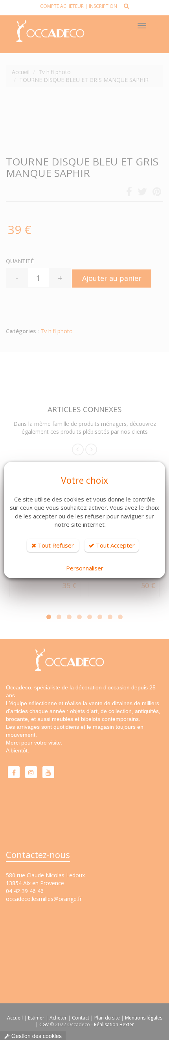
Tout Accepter (114, 545)
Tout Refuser (55, 545)
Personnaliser (84, 568)
